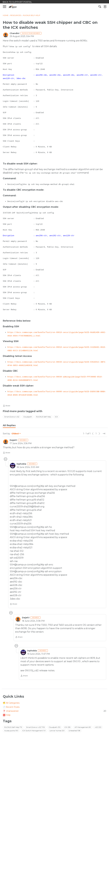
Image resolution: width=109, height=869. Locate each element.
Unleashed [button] (74, 731)
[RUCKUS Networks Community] (12, 6)
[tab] (9, 425)
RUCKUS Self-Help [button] (43, 417)
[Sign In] (104, 6)
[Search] (99, 6)
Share (6, 406)
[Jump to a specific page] (104, 433)
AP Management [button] (83, 727)
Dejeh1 (13, 440)
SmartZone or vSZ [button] (11, 417)
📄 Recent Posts (11, 707)
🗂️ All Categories (11, 703)
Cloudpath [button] (27, 417)
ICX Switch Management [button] (34, 731)
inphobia (21, 464)
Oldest (15, 433)
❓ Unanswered (54, 711)
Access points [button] (11, 731)
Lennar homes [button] (57, 731)
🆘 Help (7, 715)
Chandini (14, 33)
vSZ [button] (98, 727)
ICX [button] (56, 417)
